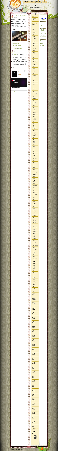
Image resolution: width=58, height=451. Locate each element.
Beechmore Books (34, 48)
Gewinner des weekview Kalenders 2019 (17, 45)
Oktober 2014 (33, 373)
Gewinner (19, 48)
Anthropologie (34, 38)
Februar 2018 (33, 341)
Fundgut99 (34, 109)
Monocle (33, 178)
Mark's (33, 166)
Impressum (32, 1)
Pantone (33, 199)
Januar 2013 (33, 390)
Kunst (32, 294)
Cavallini (33, 71)
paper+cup (34, 201)
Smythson (34, 256)
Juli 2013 (33, 385)
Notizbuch (43, 34)
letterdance (34, 155)
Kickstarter (41, 33)
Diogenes (34, 86)
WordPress (22, 449)
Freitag (33, 107)
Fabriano (33, 100)
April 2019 (33, 330)
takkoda (33, 266)
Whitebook (34, 284)
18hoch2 (33, 31)
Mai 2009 (33, 426)
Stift (43, 36)
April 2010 (33, 417)
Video (44, 37)
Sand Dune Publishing (35, 245)
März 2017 (33, 349)
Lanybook (34, 148)
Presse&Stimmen (38, 1)
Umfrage (33, 303)
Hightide (33, 121)
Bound (33, 57)
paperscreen (34, 204)
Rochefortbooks (34, 237)
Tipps (32, 302)
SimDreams (34, 254)
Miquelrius (34, 173)
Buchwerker (34, 63)
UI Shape (33, 275)
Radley (33, 226)
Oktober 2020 (33, 317)
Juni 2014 (33, 376)
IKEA (33, 125)
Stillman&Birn (34, 261)
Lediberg (33, 150)
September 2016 (33, 354)
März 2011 (33, 408)
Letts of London (34, 157)
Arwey (33, 43)
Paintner (33, 198)
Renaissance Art (34, 234)
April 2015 (33, 368)
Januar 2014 (33, 380)
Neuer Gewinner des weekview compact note (17, 46)
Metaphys (34, 169)
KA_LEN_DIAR (34, 134)
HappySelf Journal (34, 119)
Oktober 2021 (33, 307)
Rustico (33, 243)
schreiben (33, 298)
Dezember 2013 (33, 381)
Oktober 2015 (33, 363)
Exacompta (34, 98)
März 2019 (33, 331)
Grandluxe (34, 114)
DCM (33, 80)
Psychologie (43, 35)
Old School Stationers (35, 194)
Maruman (34, 167)
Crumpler (33, 77)
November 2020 (33, 316)
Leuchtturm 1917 (34, 158)
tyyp (33, 274)
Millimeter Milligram (34, 172)
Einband (44, 31)
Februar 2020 (33, 323)
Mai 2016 (33, 357)
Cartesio (33, 70)
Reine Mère (34, 231)
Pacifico (33, 197)
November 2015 (33, 362)
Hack (32, 28)
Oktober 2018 (33, 335)
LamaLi (33, 146)
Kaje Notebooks (15, 54)
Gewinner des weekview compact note (20, 15)
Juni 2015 (33, 366)
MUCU (33, 181)
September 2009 (33, 423)
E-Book (33, 19)
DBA (33, 79)
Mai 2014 (33, 377)
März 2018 (33, 340)
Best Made (34, 50)
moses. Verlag (34, 180)
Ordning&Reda (34, 195)
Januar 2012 (33, 400)
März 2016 (33, 359)
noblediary (34, 187)
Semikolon (34, 251)
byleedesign (34, 64)
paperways (34, 205)
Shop (42, 36)
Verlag (32, 304)
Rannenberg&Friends (35, 227)
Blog (43, 29)
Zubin (33, 291)
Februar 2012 (33, 399)
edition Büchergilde (34, 93)
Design (41, 30)
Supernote (34, 265)
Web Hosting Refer (42, 45)
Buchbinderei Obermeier (35, 61)
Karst (33, 137)
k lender (33, 133)
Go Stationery (34, 112)
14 (34, 431)
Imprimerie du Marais (35, 127)
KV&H (33, 144)
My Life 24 (34, 183)
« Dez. (32, 433)
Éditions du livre (34, 94)
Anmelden (41, 42)
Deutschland (44, 30)
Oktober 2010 (33, 412)
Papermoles (34, 203)
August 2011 (33, 404)
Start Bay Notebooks (35, 258)
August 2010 (33, 414)
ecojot (33, 91)
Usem (33, 276)
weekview (15, 48)
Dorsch (33, 89)
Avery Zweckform (34, 46)
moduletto (34, 176)
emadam (33, 95)
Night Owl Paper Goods (35, 185)
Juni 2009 (33, 425)
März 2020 (33, 322)
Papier (41, 35)
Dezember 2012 (33, 391)
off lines (33, 192)
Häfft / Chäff (34, 116)
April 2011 (33, 407)
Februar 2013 (33, 389)
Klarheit (33, 141)
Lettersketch (34, 156)
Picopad (33, 212)
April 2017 (33, 348)
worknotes (34, 286)
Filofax (33, 103)
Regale (33, 297)
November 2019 (33, 325)
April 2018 (33, 339)
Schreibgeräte (33, 299)
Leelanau (33, 151)
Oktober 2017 (33, 344)
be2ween (33, 47)
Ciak (33, 73)
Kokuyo (33, 142)
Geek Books (34, 110)
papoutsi (33, 208)
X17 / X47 (34, 288)
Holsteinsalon (34, 123)
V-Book (33, 277)
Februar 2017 (33, 350)
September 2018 (33, 336)
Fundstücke (33, 27)
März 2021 (33, 313)
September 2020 (33, 318)
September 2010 (33, 413)
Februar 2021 (33, 314)
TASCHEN (34, 267)
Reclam (33, 229)
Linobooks (34, 159)
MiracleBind (34, 174)
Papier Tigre (34, 206)
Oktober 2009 (33, 422)
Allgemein (33, 24)
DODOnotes (34, 88)
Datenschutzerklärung (34, 18)
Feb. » (34, 433)
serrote (33, 252)
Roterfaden (34, 242)
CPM (21, 19)
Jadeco (33, 130)
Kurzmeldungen (33, 295)
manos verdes (34, 164)
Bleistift (42, 29)
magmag (33, 162)
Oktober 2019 (33, 326)
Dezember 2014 (33, 371)
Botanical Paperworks (35, 56)
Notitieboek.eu (34, 189)
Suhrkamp (34, 263)
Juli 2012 (33, 395)
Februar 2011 (33, 409)
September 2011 (33, 403)
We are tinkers (34, 281)
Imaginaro (34, 126)
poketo (33, 217)
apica (33, 39)
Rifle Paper (34, 236)
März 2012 (33, 398)
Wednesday (34, 282)
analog (41, 29)
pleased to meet (34, 215)
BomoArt (33, 54)
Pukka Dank (34, 222)
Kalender (33, 293)
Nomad (33, 188)
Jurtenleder (34, 132)
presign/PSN (34, 220)
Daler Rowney (34, 78)
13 (33, 431)
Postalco (33, 219)
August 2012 (33, 394)
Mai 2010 (33, 416)
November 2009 (33, 421)
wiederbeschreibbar (13, 91)
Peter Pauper (34, 211)
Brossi (21, 21)
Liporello (33, 160)
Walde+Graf (34, 279)
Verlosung (21, 48)
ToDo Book (34, 270)
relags (33, 233)
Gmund (33, 111)
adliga (33, 34)
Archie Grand (34, 41)
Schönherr (34, 247)
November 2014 (33, 372)
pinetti (33, 213)
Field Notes (34, 102)
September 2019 (33, 327)
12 (32, 431)
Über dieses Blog (26, 1)
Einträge (41, 43)
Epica (33, 96)
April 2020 (33, 321)
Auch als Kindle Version (43, 19)
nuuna (33, 190)
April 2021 (33, 312)
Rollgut (33, 240)
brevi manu (34, 59)
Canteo (33, 68)
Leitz (33, 153)
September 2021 (33, 308)
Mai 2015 (33, 367)
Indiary (33, 128)
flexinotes (34, 105)
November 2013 (33, 382)
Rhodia (33, 235)
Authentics (34, 45)
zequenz (33, 290)
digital (41, 31)
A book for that (34, 32)
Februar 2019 (33, 332)
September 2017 (33, 345)
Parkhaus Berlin (34, 210)
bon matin (34, 55)
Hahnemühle (34, 117)
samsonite (34, 244)
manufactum (34, 165)
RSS (40, 40)
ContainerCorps (34, 75)
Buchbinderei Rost (34, 62)
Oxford (33, 196)
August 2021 (33, 309)
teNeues (33, 268)
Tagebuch (45, 36)
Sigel (33, 253)
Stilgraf (33, 260)
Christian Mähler (15, 17)
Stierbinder (34, 259)
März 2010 (33, 418)
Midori (33, 171)
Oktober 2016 (33, 353)
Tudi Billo (33, 272)
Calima (33, 66)
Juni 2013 (33, 386)
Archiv (44, 1)
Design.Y (33, 82)
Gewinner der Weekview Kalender (16, 43)
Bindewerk (34, 52)
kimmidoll (33, 139)
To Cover (33, 269)
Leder (45, 33)
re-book (33, 228)
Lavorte (33, 149)
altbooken (34, 36)
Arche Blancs (34, 40)
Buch (32, 25)
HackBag (33, 29)
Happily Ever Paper (34, 118)
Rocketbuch (34, 238)
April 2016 (33, 358)
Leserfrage (41, 34)
